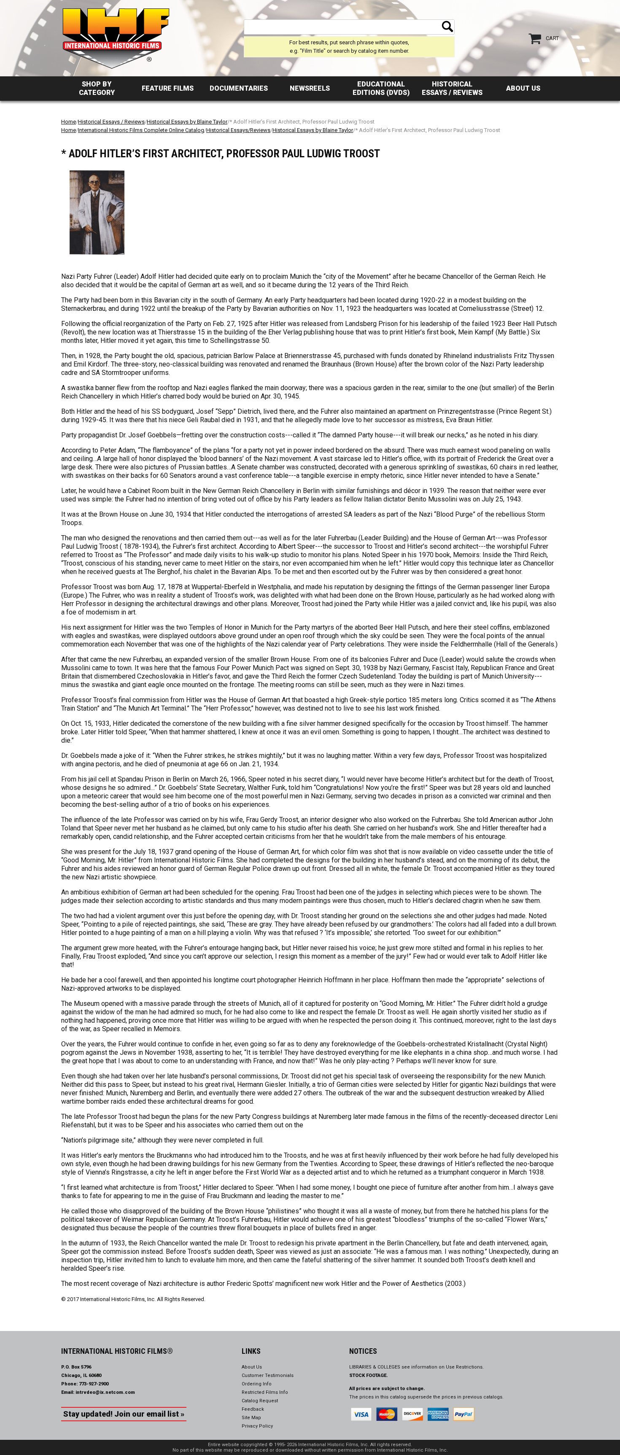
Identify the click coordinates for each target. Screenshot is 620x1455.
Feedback (253, 1409)
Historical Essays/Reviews (238, 130)
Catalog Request (260, 1401)
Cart (552, 38)
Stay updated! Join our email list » (123, 1413)
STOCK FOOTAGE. (368, 1375)
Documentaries (239, 88)
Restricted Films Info (265, 1392)
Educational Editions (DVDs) (381, 88)
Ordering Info (257, 1384)
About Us (523, 88)
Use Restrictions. (465, 1367)
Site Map (251, 1417)
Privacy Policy (257, 1426)
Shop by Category (97, 88)
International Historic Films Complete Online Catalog (141, 130)
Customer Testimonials (268, 1375)
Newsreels (310, 88)
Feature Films (168, 88)
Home (68, 122)
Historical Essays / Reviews (452, 88)
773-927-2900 (93, 1384)
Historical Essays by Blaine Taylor (187, 122)
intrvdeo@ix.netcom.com (105, 1392)
